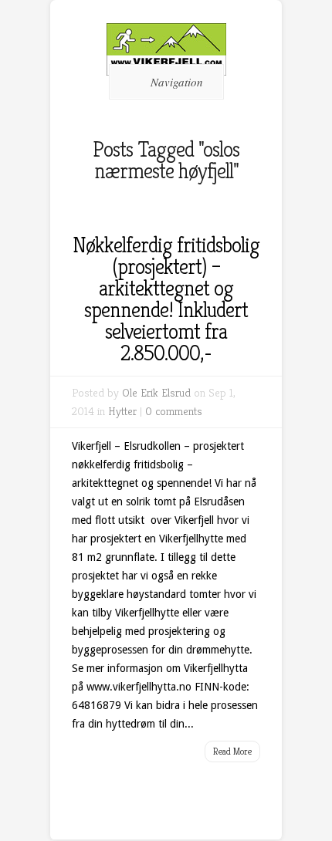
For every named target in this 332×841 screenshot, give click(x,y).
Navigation (177, 82)
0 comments (173, 411)
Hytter (122, 411)
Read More (232, 751)
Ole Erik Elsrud (156, 392)
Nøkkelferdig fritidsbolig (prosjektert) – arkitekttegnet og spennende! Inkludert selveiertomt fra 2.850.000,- (166, 298)
